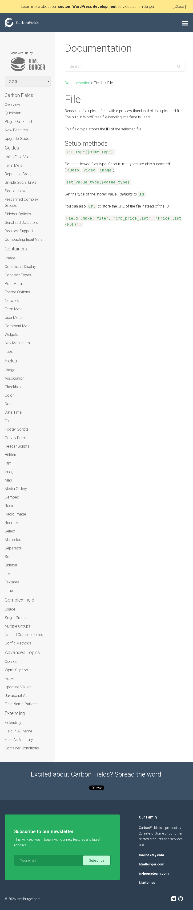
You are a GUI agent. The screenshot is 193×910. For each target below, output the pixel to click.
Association (14, 378)
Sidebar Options (18, 214)
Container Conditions (22, 748)
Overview (12, 104)
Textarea (12, 582)
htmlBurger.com (28, 899)
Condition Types (18, 275)
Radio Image (15, 514)
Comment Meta (18, 326)
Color (9, 395)
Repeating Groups (19, 174)
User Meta (13, 317)
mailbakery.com (151, 855)
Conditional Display (20, 266)
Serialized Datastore (21, 222)
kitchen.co (147, 883)
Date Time (13, 412)
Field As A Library (19, 739)
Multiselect (13, 539)
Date (8, 404)
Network (12, 300)
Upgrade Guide (17, 138)
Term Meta (14, 165)
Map (8, 480)
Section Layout (17, 191)
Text (8, 573)
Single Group (15, 617)
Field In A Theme (18, 731)
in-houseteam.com (154, 873)
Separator (13, 548)
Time (9, 590)
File (7, 421)
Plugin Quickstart (18, 121)
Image (10, 472)
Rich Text (12, 522)
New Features (16, 130)
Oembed (12, 497)
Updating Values (18, 687)
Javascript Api (16, 695)
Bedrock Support (19, 231)
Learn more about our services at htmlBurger (87, 6)
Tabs (9, 351)
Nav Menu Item (17, 343)
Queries (11, 661)
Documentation (77, 83)
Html (8, 463)
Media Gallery (16, 488)
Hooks (10, 678)
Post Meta (13, 283)
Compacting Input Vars (24, 239)
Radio (9, 505)
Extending (13, 722)
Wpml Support (16, 670)
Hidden (10, 455)
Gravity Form (15, 438)
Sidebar (11, 565)
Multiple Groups (17, 626)
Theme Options (17, 292)
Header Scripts (17, 446)
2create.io (146, 833)
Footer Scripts (16, 429)
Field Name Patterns (21, 704)
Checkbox (13, 387)
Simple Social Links (20, 182)
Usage (10, 258)
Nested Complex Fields (24, 634)
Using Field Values (19, 157)
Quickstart (13, 113)
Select (10, 531)
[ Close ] (179, 6)
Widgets (11, 334)
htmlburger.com (151, 864)
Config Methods (18, 643)
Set (7, 556)
